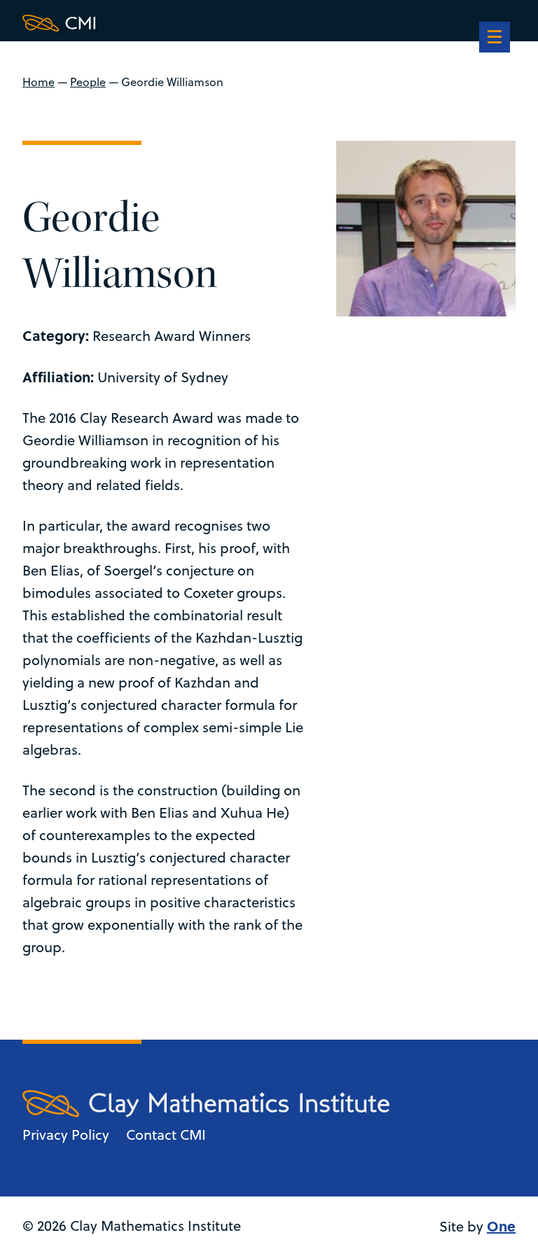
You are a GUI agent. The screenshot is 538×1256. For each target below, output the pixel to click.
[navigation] (495, 38)
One (501, 1225)
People (88, 82)
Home (38, 82)
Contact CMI (166, 1134)
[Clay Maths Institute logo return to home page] (205, 23)
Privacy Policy (65, 1134)
